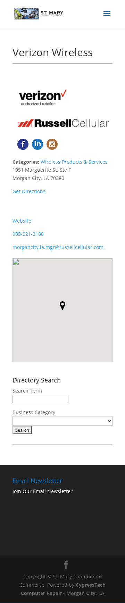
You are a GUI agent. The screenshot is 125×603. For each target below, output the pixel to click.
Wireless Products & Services (74, 161)
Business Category (33, 412)
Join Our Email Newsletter (42, 491)
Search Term (27, 390)
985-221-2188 (28, 234)
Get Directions (28, 191)
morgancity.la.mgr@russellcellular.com (57, 247)
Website (21, 220)
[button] (62, 306)
